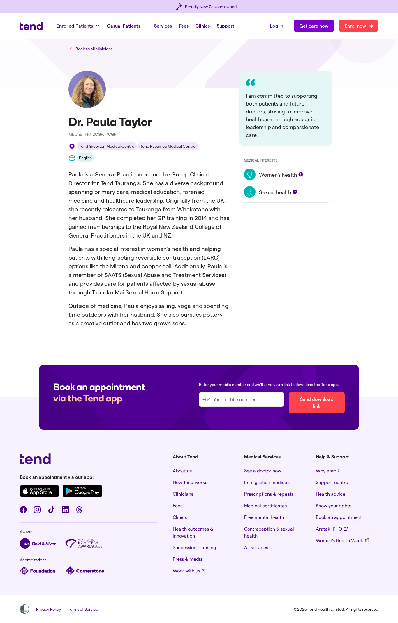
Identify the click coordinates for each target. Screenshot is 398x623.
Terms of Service (83, 609)
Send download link (317, 402)
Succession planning (194, 547)
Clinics (203, 25)
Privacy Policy (48, 609)
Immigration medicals (267, 482)
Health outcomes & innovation (193, 532)
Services (163, 25)
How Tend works (190, 482)
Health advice (330, 494)
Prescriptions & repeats (269, 494)
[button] (78, 25)
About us (182, 470)
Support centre (332, 482)
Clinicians (183, 494)
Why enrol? (328, 470)
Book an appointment (339, 517)
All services (256, 547)
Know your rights (333, 505)
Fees (184, 25)
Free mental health (264, 517)
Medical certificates (265, 505)
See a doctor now (262, 470)
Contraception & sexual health (269, 532)
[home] (31, 26)
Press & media (188, 559)
